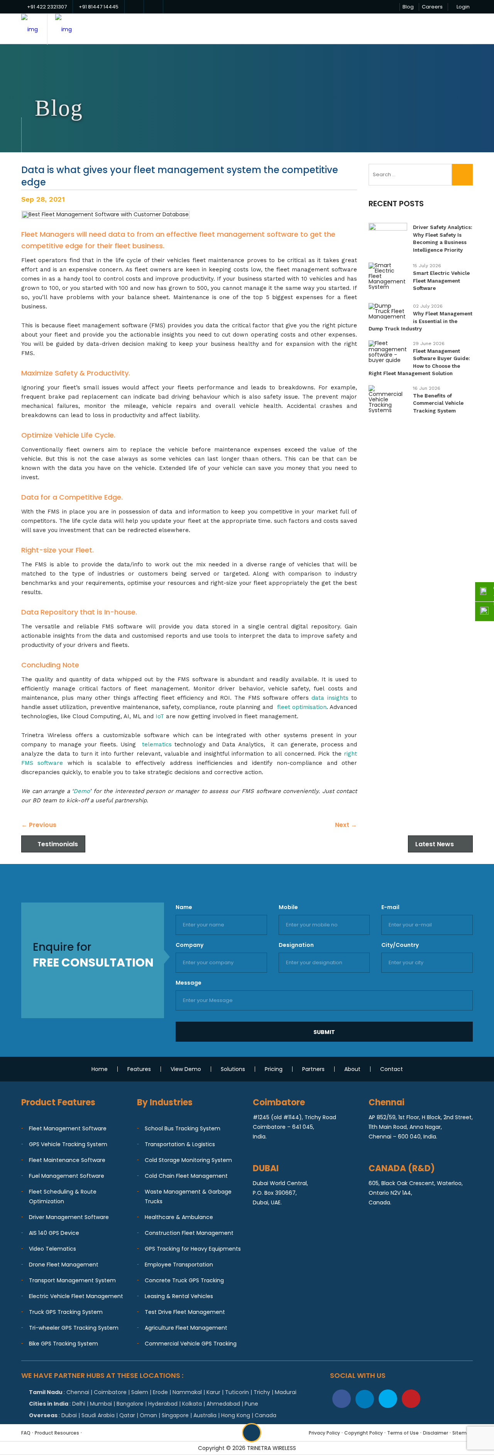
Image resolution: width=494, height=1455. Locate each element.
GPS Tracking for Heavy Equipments (193, 1249)
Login (463, 6)
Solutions (233, 1069)
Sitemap (462, 1433)
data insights (329, 697)
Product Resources (57, 1433)
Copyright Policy (363, 1433)
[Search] (462, 174)
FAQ (25, 1433)
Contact (391, 1069)
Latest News (434, 844)
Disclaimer (435, 1433)
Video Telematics (52, 1249)
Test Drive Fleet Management (185, 1312)
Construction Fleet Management (189, 1233)
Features (139, 1069)
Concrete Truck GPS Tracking (184, 1280)
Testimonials (57, 844)
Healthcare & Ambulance (179, 1217)
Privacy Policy (324, 1433)
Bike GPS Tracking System (63, 1343)
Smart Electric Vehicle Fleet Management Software (441, 280)
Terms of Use (403, 1433)
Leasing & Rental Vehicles (179, 1296)
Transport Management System (72, 1280)
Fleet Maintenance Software (67, 1160)
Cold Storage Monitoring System (188, 1160)
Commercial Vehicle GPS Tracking (191, 1343)
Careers (432, 6)
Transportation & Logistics (180, 1144)
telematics (157, 744)
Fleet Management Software (68, 1128)
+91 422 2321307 (47, 6)
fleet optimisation (302, 707)
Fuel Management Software (66, 1176)
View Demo (186, 1069)
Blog (408, 6)
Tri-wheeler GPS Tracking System (73, 1328)
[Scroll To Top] (251, 1432)
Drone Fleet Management (63, 1264)
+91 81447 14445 (98, 6)
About (352, 1069)
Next (346, 824)
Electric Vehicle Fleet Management (76, 1296)
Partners (313, 1069)
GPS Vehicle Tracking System (68, 1144)
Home (99, 1069)
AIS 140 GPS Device (54, 1233)
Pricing (274, 1069)
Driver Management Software (69, 1217)
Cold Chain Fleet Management (186, 1176)
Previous (38, 824)
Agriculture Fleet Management (186, 1328)
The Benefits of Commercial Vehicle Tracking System (438, 403)
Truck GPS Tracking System (66, 1312)
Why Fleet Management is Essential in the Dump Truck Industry (420, 321)
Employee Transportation (179, 1264)
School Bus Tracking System (182, 1128)
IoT (160, 716)
